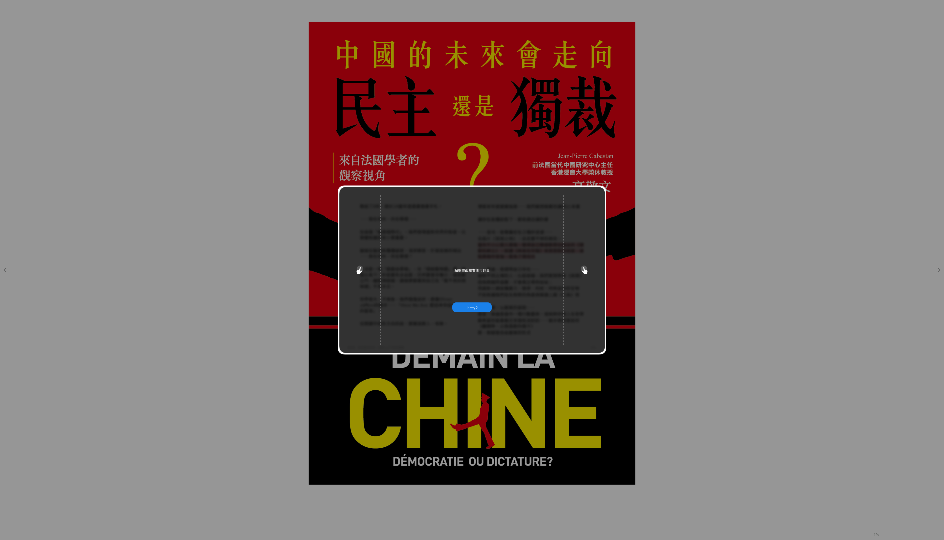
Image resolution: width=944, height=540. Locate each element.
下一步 (472, 307)
